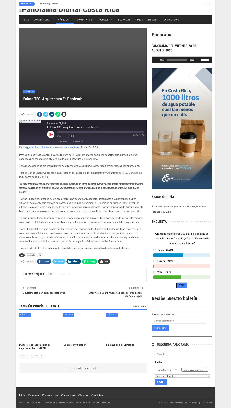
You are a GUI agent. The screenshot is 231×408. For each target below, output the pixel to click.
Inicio (26, 19)
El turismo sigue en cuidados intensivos (43, 292)
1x (71, 136)
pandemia (31, 255)
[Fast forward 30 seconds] (77, 136)
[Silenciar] (198, 60)
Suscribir (62, 141)
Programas (124, 19)
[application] (182, 60)
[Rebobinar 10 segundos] (64, 136)
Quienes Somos (42, 19)
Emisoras (153, 19)
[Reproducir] (156, 60)
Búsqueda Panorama (172, 345)
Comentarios (84, 19)
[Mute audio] (59, 136)
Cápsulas (64, 19)
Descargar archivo (29, 147)
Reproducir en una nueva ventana (60, 147)
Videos (139, 19)
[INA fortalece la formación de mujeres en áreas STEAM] (39, 327)
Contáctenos (171, 19)
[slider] (205, 60)
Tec (40, 255)
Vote (181, 285)
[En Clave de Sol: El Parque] (126, 327)
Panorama (33, 395)
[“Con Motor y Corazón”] (83, 327)
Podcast (104, 19)
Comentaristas (50, 395)
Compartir (78, 141)
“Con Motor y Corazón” (48, 3)
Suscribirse (160, 328)
